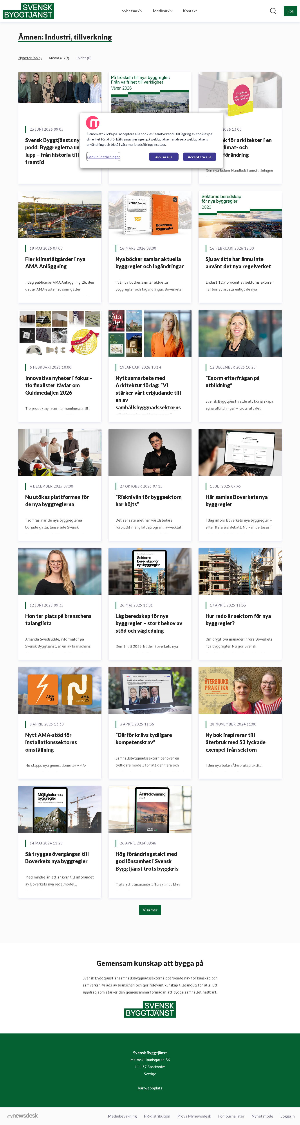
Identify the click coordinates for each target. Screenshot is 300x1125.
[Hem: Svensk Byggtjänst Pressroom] (28, 11)
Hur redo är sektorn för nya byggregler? (238, 619)
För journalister (231, 1116)
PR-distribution (157, 1116)
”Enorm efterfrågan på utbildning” (233, 382)
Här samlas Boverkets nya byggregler (237, 501)
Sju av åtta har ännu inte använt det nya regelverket (238, 263)
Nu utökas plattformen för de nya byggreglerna (57, 501)
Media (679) (59, 57)
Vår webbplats (150, 1087)
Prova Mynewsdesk (194, 1116)
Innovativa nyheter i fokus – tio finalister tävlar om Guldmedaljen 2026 (59, 385)
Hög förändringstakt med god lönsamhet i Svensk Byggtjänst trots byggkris (147, 861)
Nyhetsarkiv (131, 10)
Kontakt (190, 10)
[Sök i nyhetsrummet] (273, 10)
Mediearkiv (162, 10)
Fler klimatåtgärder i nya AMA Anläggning (55, 263)
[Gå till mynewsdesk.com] (22, 1116)
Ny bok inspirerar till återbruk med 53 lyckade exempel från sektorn (236, 742)
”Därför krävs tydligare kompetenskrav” (144, 738)
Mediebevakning (122, 1116)
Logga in (287, 1116)
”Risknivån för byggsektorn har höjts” (149, 501)
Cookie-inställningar (103, 157)
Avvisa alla (163, 157)
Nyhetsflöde (262, 1116)
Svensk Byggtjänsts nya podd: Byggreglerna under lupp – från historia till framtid (56, 151)
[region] (151, 140)
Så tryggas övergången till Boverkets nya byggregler (57, 857)
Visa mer (150, 909)
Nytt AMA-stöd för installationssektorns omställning (51, 742)
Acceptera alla (199, 157)
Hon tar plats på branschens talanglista (58, 619)
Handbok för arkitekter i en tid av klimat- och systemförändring (239, 147)
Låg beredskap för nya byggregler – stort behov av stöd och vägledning (149, 623)
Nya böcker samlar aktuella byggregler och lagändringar (150, 263)
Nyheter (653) (30, 57)
